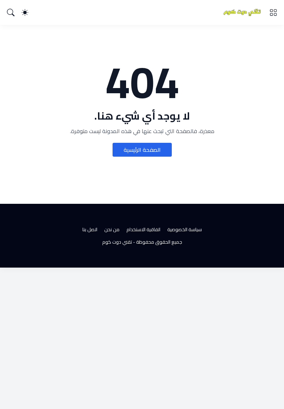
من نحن (111, 229)
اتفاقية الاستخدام (143, 229)
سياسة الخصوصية (184, 229)
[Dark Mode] (24, 12)
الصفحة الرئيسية (142, 150)
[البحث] (10, 12)
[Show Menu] (273, 12)
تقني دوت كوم (117, 241)
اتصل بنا (89, 229)
